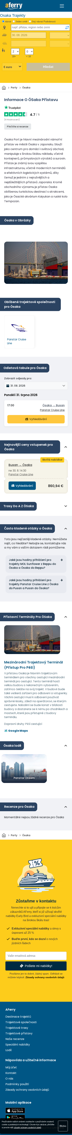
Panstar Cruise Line (52, 410)
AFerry (10, 1009)
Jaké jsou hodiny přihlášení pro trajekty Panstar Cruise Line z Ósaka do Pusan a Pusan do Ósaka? (33, 584)
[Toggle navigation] (62, 6)
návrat (8, 21)
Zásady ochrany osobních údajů (45, 977)
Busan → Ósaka (20, 465)
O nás (9, 1079)
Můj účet (11, 1067)
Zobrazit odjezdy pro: (18, 378)
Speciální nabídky (17, 1045)
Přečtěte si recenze (17, 126)
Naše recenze (14, 1039)
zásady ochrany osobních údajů (27, 1127)
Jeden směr (21, 21)
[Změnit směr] (67, 27)
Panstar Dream (24, 778)
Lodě (8, 1050)
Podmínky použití (17, 1084)
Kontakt (10, 1073)
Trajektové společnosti (21, 1022)
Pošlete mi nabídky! (38, 966)
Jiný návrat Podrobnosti (44, 21)
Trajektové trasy (16, 1028)
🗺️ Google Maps (16, 731)
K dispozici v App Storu (15, 1110)
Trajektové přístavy (19, 1033)
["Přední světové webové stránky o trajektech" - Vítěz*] (13, 5)
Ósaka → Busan (53, 405)
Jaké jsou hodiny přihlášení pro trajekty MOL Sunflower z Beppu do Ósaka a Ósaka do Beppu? (32, 564)
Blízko (63, 1126)
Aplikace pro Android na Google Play (15, 1118)
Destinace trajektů (18, 1017)
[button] (36, 386)
